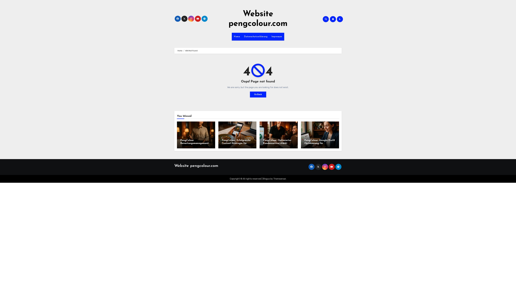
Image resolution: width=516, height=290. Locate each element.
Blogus (266, 178)
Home (237, 37)
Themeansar (279, 178)
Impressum (276, 37)
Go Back (258, 94)
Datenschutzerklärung (255, 37)
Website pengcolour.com (196, 166)
